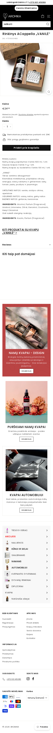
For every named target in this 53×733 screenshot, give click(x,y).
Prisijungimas (8, 627)
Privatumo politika (11, 661)
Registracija (7, 623)
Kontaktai (31, 638)
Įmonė (30, 619)
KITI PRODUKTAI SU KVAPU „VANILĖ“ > (20, 231)
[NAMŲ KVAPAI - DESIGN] (26, 328)
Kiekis (5, 121)
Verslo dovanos (34, 630)
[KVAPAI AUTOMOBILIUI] (26, 470)
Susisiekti (6, 619)
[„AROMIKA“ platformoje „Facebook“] (33, 678)
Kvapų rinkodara (34, 627)
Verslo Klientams (26, 8)
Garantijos (7, 658)
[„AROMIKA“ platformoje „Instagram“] (28, 678)
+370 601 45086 (37, 2)
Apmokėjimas (8, 650)
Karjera (30, 634)
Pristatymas (8, 654)
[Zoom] (48, 91)
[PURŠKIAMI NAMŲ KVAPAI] (26, 402)
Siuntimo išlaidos (26, 114)
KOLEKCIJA (27, 371)
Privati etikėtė (33, 623)
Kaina (5, 103)
